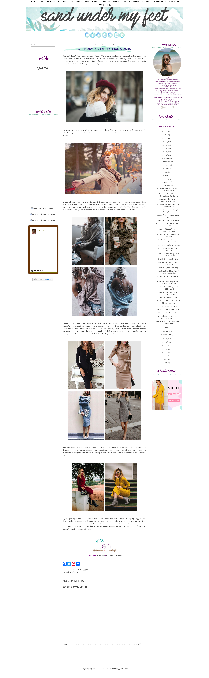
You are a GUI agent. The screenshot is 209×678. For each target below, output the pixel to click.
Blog (118, 398)
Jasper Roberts (113, 398)
